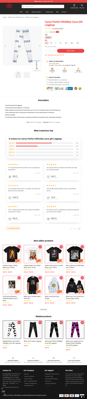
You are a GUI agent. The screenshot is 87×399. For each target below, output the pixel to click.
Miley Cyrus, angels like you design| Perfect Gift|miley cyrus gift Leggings (74, 343)
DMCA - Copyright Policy (30, 381)
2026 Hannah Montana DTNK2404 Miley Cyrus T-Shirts (10, 298)
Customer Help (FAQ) (50, 383)
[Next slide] (39, 46)
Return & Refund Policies (51, 378)
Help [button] (84, 396)
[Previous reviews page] (71, 228)
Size (46, 40)
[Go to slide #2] (27, 75)
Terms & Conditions (29, 376)
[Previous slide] (5, 46)
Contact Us (48, 381)
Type (46, 34)
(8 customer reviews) (57, 28)
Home (4, 17)
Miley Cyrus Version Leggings (32, 341)
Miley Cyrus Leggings (32, 17)
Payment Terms (49, 376)
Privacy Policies (28, 378)
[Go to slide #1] (18, 75)
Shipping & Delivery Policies (52, 374)
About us (26, 374)
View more (43, 309)
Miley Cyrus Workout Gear (16, 17)
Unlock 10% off (3, 391)
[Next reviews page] (79, 228)
